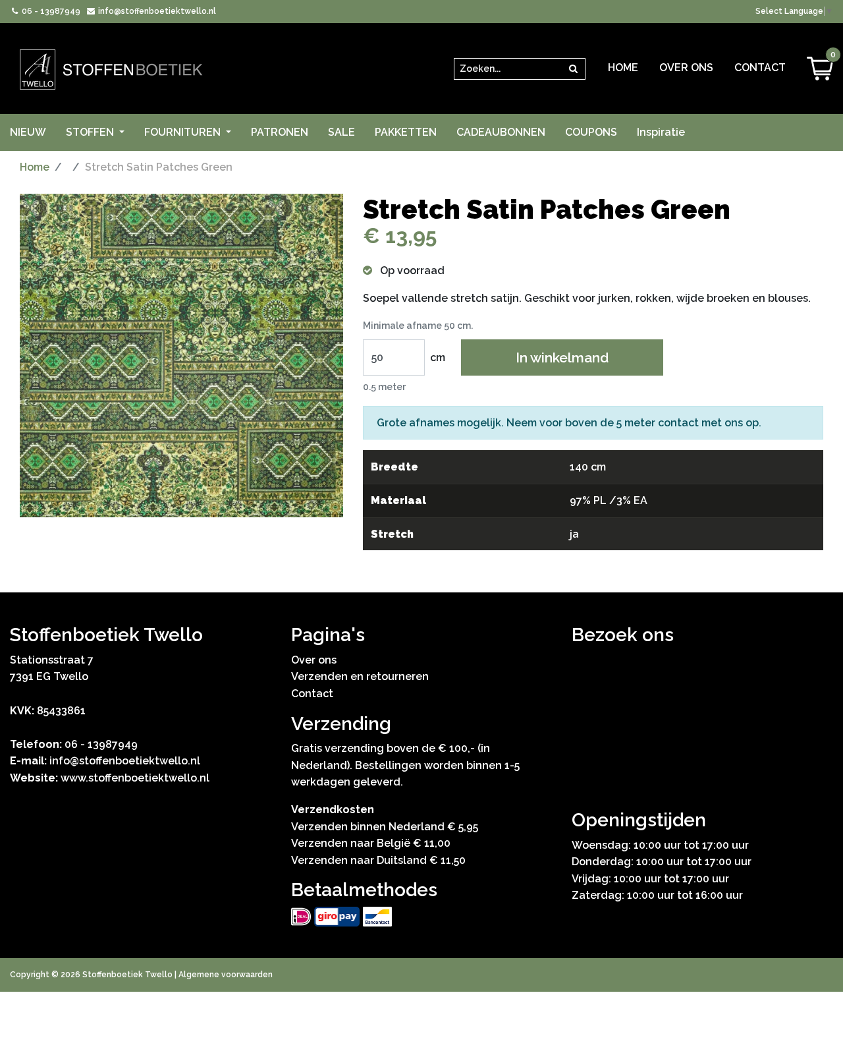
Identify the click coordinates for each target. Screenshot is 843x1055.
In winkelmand (562, 357)
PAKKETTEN (406, 132)
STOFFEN (91, 132)
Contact (760, 67)
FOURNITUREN (183, 132)
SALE (341, 132)
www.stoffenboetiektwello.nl (135, 778)
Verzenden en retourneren (360, 676)
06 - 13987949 (50, 11)
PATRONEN (279, 132)
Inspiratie (661, 132)
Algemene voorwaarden (225, 974)
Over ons (686, 67)
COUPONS (591, 132)
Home (623, 67)
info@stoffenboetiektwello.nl (155, 11)
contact (678, 422)
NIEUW (28, 132)
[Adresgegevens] (702, 725)
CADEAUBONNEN (500, 132)
